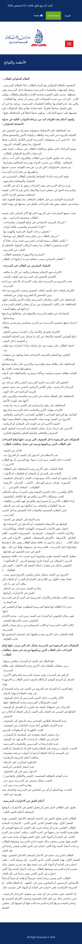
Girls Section (53, 16)
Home (37, 16)
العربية (68, 16)
